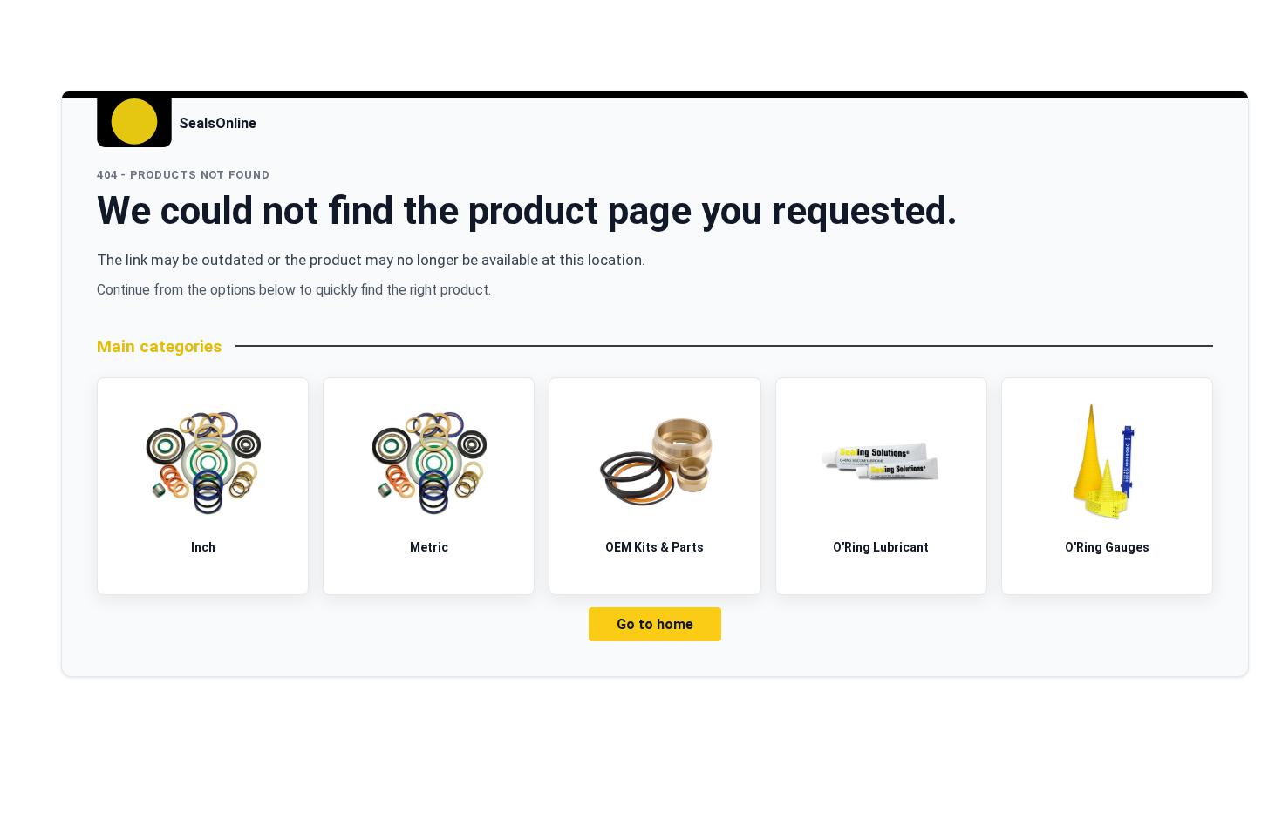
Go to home (655, 624)
